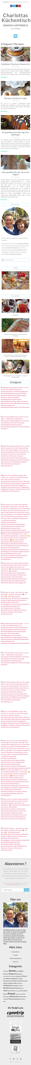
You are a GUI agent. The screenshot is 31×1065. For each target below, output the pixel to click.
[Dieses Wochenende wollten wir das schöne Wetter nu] (15, 459)
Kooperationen (15, 951)
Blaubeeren (6, 974)
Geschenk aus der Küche (10, 981)
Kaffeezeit (21, 985)
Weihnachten (14, 996)
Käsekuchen (17, 988)
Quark (25, 990)
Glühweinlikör (15, 315)
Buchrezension (6, 976)
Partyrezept (17, 990)
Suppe (23, 994)
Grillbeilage (10, 983)
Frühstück (20, 978)
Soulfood (20, 994)
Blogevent (12, 974)
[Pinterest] (19, 6)
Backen (12, 970)
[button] (15, 36)
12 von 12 (6, 971)
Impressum (15, 961)
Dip (4, 978)
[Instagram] (17, 6)
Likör (9, 990)
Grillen (15, 983)
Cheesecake (12, 976)
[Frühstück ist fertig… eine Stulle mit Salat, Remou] (15, 605)
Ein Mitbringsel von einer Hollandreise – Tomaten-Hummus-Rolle (15, 376)
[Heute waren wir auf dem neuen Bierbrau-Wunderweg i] (15, 518)
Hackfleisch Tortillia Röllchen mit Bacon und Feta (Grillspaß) (15, 335)
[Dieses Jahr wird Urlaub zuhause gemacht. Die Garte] (15, 576)
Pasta (21, 990)
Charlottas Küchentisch (16, 17)
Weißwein (23, 999)
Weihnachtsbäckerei (14, 999)
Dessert (24, 976)
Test (4, 996)
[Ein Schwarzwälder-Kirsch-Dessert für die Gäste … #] (15, 430)
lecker (5, 990)
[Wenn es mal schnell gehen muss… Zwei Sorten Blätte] (15, 547)
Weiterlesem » (4, 77)
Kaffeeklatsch (7, 985)
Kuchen (12, 988)
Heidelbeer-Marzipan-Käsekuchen (15, 64)
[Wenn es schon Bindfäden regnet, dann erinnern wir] (15, 488)
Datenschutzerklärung (14, 884)
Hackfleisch (19, 983)
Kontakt (15, 955)
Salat (16, 994)
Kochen (6, 988)
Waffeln (7, 996)
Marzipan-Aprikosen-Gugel (15, 98)
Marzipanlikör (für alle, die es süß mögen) (15, 173)
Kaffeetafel (15, 985)
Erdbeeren (8, 978)
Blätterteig (19, 974)
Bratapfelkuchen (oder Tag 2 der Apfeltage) (15, 133)
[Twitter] (14, 6)
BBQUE (21, 971)
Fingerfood (14, 978)
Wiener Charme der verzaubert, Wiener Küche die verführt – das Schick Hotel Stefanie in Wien (15, 355)
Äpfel (4, 1001)
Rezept (11, 993)
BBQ (18, 971)
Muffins (13, 990)
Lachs (22, 988)
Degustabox (19, 976)
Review (5, 994)
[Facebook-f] (11, 6)
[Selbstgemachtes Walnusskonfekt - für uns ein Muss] (15, 401)
